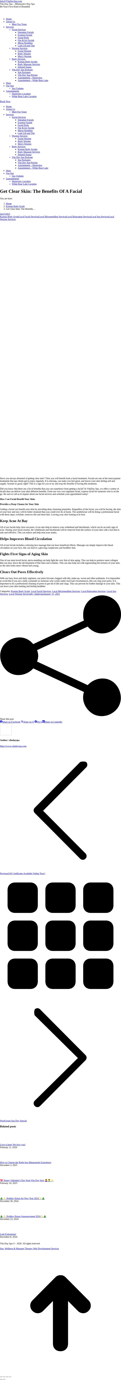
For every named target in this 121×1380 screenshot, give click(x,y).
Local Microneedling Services (53, 216)
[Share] (4, 1376)
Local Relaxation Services (79, 216)
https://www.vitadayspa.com (13, 746)
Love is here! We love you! (12, 1144)
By (37, 594)
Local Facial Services (29, 216)
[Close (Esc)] (1, 1376)
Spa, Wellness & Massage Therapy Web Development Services (29, 1248)
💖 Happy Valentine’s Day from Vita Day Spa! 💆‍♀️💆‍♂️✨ (27, 1180)
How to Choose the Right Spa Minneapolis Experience (25, 1162)
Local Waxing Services (20, 594)
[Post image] (8, 1142)
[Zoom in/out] (10, 1376)
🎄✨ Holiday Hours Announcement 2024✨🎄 (23, 1216)
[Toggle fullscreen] (7, 1376)
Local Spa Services (100, 216)
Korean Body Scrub (9, 216)
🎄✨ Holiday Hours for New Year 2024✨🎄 (22, 1198)
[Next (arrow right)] (4, 1379)
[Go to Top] (60, 1373)
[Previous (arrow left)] (1, 1379)
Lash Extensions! (8, 1234)
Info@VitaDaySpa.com (11, 1)
